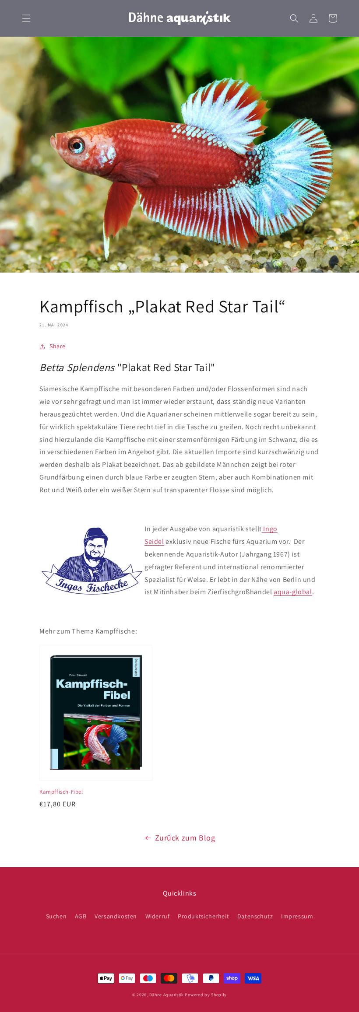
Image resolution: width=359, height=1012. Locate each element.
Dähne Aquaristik (166, 995)
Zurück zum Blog (185, 838)
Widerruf (157, 916)
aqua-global (293, 591)
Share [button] (57, 346)
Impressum (297, 916)
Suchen (56, 916)
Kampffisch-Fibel (61, 791)
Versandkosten (116, 916)
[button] (26, 18)
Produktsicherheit (203, 916)
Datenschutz (255, 916)
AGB (81, 916)
